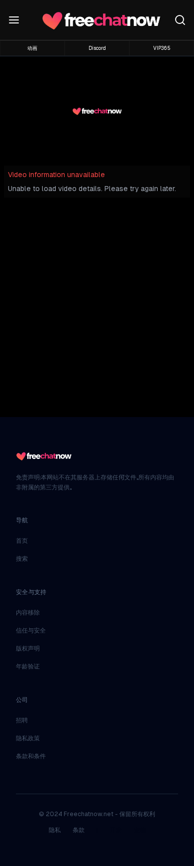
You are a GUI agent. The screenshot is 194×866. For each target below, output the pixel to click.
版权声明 (28, 648)
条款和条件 (31, 756)
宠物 (140, 830)
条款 (79, 830)
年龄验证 (28, 666)
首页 (22, 540)
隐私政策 (28, 738)
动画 (32, 48)
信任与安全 (31, 630)
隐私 (55, 830)
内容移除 (28, 612)
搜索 (22, 558)
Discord (97, 48)
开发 (116, 830)
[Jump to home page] (101, 20)
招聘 (22, 720)
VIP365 (162, 48)
